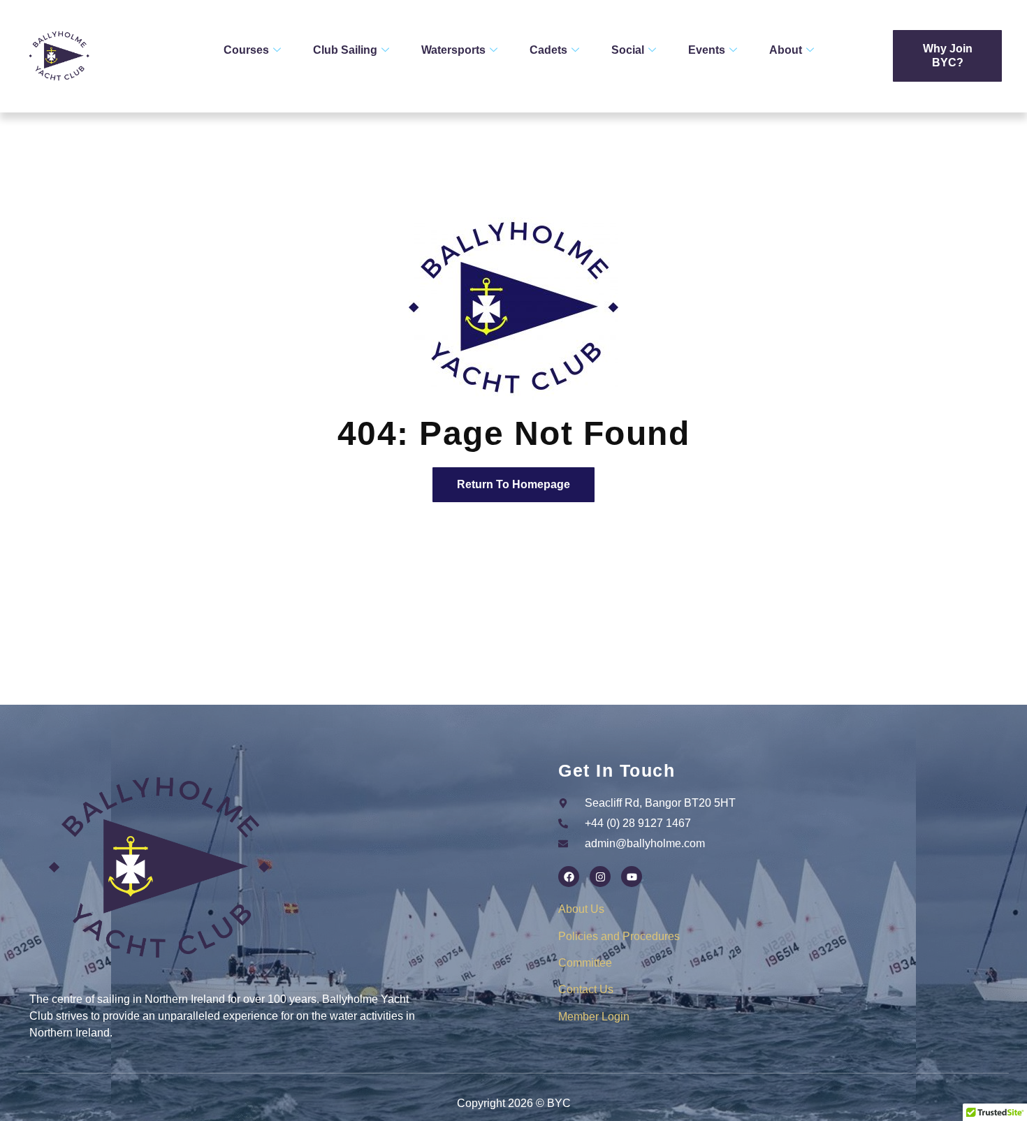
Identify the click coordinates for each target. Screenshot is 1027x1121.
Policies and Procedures (619, 936)
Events (706, 50)
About (785, 50)
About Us (581, 909)
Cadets (548, 50)
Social (627, 50)
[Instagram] (600, 876)
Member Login (593, 1017)
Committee (585, 963)
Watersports (453, 50)
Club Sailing (345, 50)
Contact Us (585, 989)
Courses (246, 50)
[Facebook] (568, 876)
